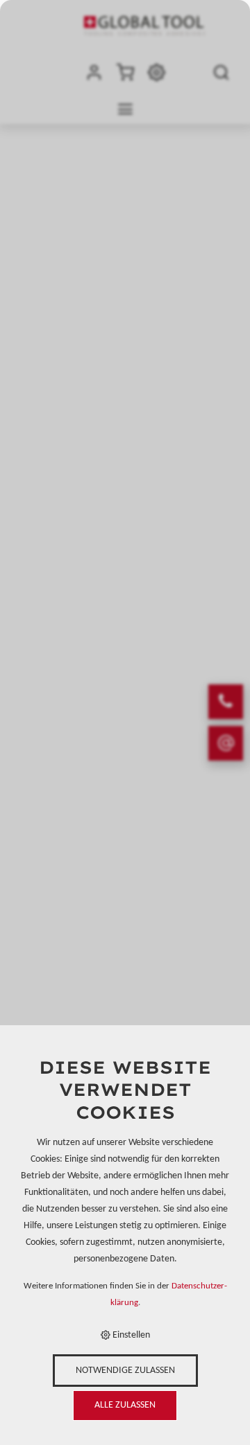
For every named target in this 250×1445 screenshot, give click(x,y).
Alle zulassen (125, 1405)
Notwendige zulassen (125, 1370)
